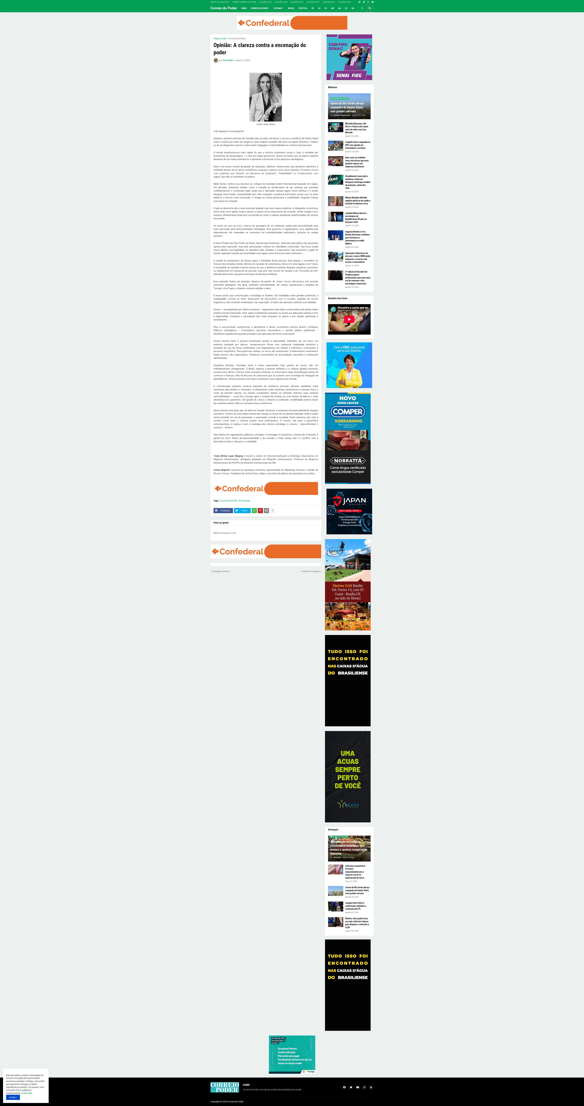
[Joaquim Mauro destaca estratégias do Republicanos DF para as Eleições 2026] (335, 217)
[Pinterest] (260, 510)
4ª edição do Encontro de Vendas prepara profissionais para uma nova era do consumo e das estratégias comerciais (357, 277)
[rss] (371, 1087)
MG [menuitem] (332, 8)
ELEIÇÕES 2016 (312, 2)
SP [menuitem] (312, 8)
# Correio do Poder (237, 38)
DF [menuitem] (346, 8)
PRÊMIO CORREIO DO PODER (244, 2)
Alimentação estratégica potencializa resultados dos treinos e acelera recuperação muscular (348, 847)
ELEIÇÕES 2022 (265, 2)
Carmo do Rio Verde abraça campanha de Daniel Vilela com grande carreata (347, 107)
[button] (362, 8)
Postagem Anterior (221, 571)
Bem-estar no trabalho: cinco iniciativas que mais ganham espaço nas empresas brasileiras (357, 162)
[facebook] (359, 2)
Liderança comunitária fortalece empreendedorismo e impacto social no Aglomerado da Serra (355, 872)
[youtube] (372, 2)
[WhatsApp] (254, 510)
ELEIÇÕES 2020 (281, 2)
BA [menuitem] (339, 8)
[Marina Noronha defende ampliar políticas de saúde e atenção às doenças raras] (335, 201)
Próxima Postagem (311, 571)
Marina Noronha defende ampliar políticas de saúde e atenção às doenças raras (357, 200)
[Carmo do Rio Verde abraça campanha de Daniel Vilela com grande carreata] (335, 891)
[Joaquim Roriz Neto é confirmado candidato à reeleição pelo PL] (335, 906)
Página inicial (220, 38)
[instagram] (368, 2)
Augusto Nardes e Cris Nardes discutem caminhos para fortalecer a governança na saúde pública (357, 237)
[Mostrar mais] (272, 510)
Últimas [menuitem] (278, 8)
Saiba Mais (26, 1093)
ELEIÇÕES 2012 (344, 2)
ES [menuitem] (326, 8)
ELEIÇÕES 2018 (297, 2)
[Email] (266, 510)
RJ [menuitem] (319, 8)
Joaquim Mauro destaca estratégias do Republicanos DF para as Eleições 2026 (356, 217)
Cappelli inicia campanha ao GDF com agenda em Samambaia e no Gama (357, 145)
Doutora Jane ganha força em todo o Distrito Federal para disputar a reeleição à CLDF (357, 923)
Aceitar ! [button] (13, 1097)
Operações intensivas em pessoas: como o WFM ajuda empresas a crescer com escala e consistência (357, 258)
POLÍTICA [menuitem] (303, 8)
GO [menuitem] (353, 8)
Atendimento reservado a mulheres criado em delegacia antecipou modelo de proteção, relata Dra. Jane (357, 182)
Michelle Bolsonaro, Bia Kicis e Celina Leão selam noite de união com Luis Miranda (356, 128)
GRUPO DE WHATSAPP (219, 2)
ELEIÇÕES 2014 (328, 2)
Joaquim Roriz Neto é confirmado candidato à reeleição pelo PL (355, 906)
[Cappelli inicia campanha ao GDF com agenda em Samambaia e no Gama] (335, 146)
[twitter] (364, 2)
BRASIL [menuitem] (291, 8)
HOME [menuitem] (244, 8)
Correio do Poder (223, 8)
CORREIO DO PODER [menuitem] (259, 8)
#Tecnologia (244, 501)
